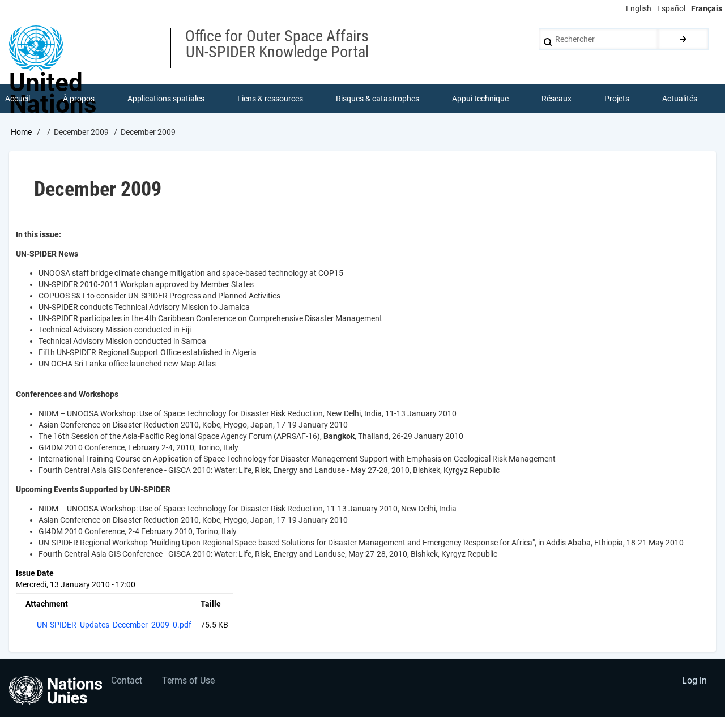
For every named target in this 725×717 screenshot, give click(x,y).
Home (21, 131)
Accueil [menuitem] (17, 98)
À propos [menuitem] (79, 98)
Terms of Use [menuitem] (188, 680)
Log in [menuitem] (694, 680)
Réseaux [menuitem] (556, 98)
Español (671, 8)
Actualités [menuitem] (679, 98)
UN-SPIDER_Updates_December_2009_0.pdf (114, 624)
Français (706, 8)
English (638, 8)
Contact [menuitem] (126, 680)
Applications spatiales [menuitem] (165, 98)
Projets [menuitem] (616, 98)
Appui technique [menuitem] (480, 98)
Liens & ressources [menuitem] (270, 98)
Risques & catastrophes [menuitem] (377, 98)
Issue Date (35, 573)
